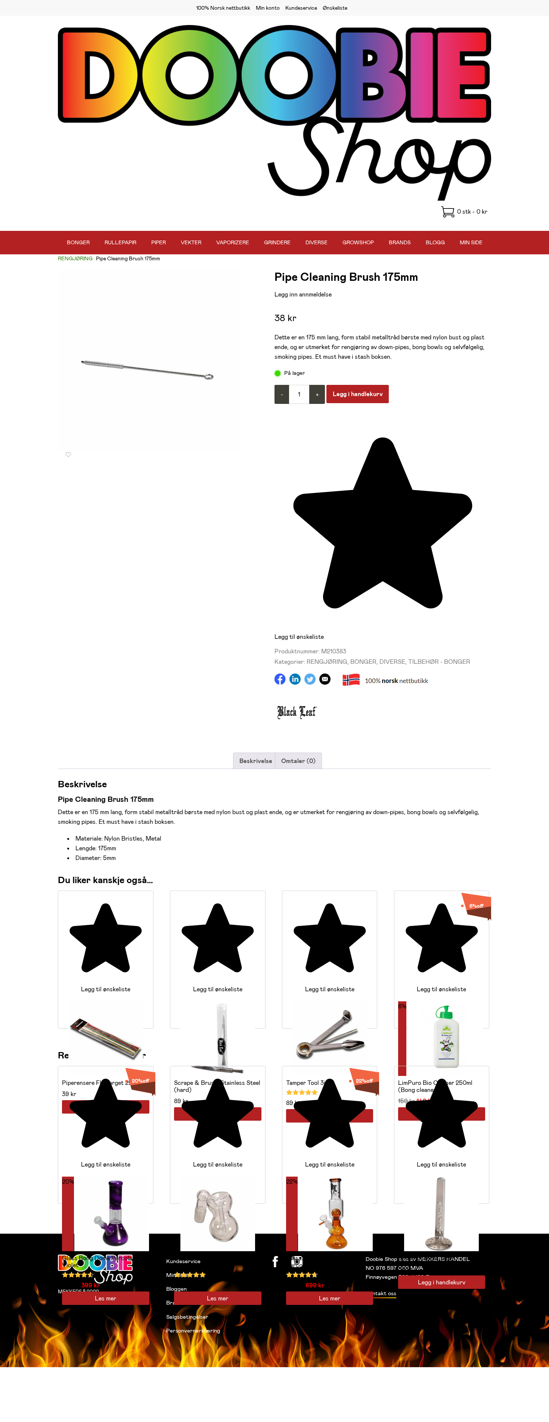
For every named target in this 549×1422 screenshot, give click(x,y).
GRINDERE (277, 242)
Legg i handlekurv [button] (441, 1282)
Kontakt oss (381, 1293)
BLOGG (435, 242)
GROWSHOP (358, 242)
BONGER (78, 242)
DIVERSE (316, 242)
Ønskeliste (335, 7)
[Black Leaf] (296, 731)
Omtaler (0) (298, 760)
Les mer (105, 1298)
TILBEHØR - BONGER (439, 661)
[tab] (256, 761)
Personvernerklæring (193, 1330)
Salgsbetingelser (187, 1316)
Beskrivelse (255, 760)
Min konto (268, 7)
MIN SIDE (471, 242)
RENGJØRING (75, 258)
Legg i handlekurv (358, 393)
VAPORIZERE (232, 242)
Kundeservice (301, 7)
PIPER (158, 242)
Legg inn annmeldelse (303, 294)
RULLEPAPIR (120, 242)
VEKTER (191, 242)
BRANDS (400, 242)
